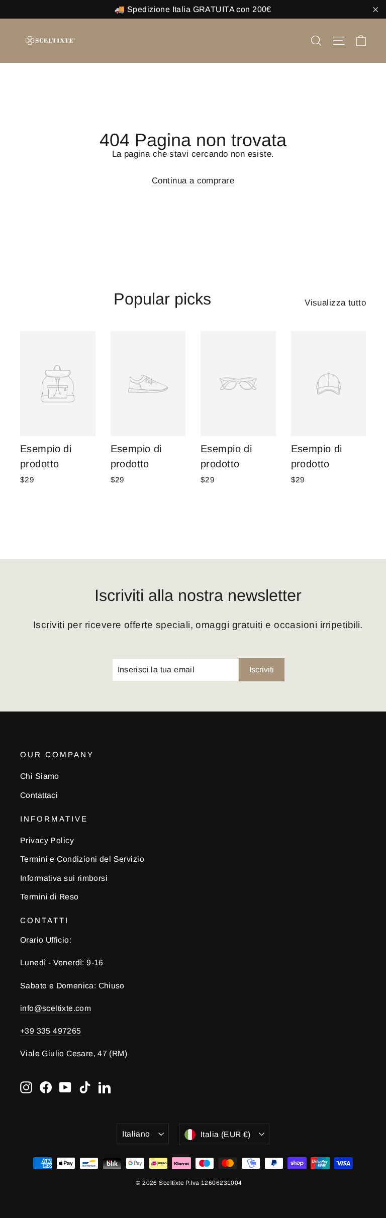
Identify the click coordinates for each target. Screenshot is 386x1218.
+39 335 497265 (50, 1031)
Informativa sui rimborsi (64, 878)
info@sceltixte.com (55, 1008)
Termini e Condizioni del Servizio (82, 859)
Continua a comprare (193, 180)
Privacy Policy (47, 840)
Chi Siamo (39, 776)
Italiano (136, 1134)
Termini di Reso (49, 896)
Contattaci (39, 795)
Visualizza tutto (335, 303)
